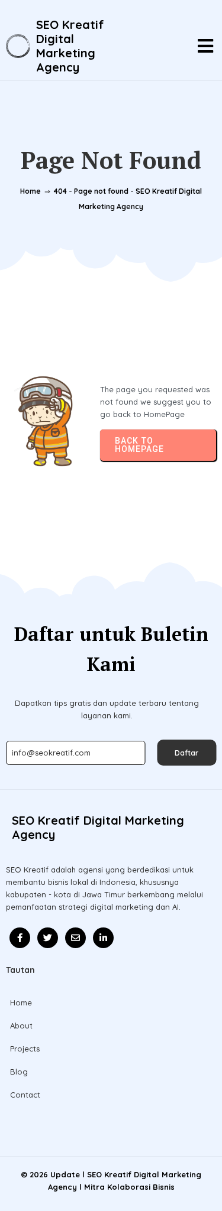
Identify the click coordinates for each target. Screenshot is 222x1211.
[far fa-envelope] (75, 937)
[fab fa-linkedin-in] (103, 937)
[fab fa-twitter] (47, 937)
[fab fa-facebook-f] (19, 937)
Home (30, 191)
